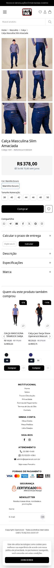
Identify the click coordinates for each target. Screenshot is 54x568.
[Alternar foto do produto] (23, 325)
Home (4, 30)
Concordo (27, 560)
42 (19, 197)
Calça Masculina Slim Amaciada (15, 33)
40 (11, 197)
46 (33, 197)
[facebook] (24, 440)
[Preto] (6, 354)
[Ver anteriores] (5, 336)
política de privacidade (15, 550)
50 (47, 197)
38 (4, 197)
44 (26, 197)
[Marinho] (30, 354)
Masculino (14, 30)
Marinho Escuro (10, 185)
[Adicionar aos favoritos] (23, 368)
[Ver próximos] (49, 336)
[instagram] (29, 440)
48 (40, 197)
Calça (23, 30)
